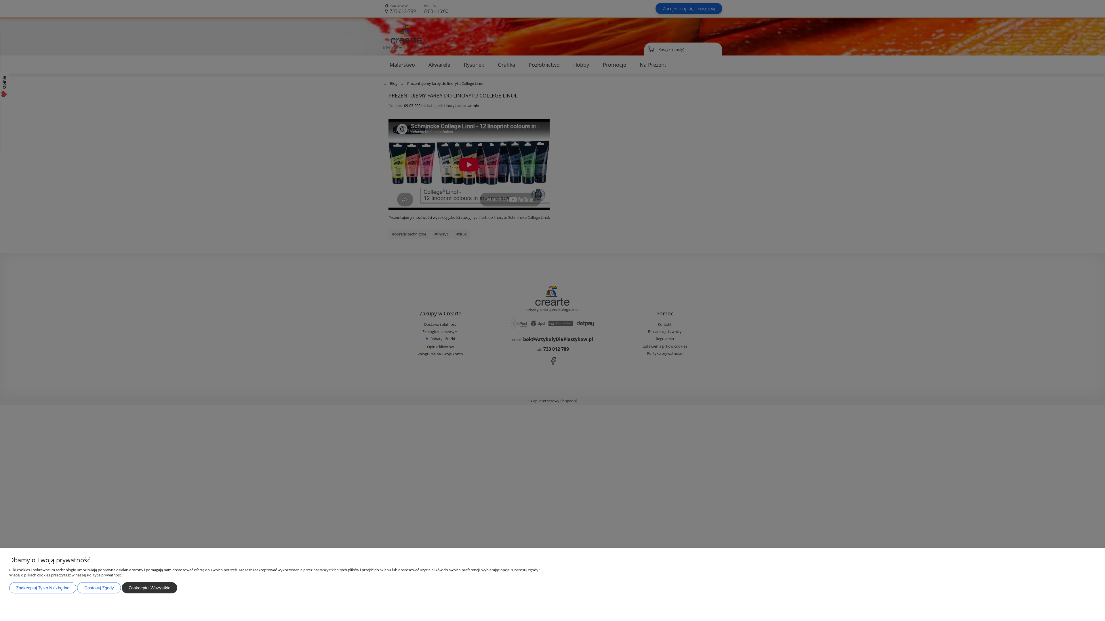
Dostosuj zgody (99, 587)
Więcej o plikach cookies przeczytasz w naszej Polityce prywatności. (66, 575)
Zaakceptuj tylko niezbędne (42, 587)
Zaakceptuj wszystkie (149, 587)
